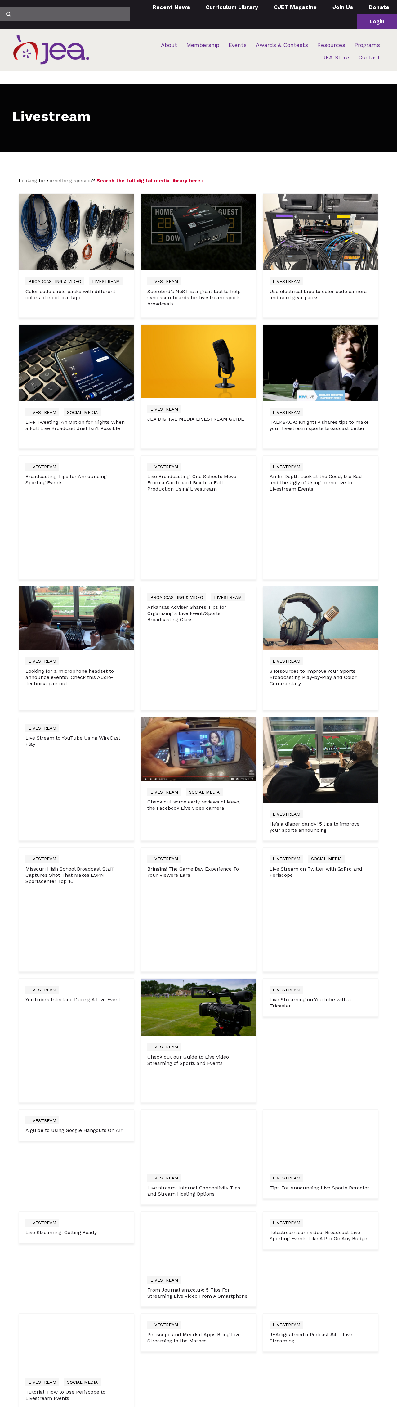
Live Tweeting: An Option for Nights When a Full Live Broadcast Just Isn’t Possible (75, 805)
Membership (202, 45)
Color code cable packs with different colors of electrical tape (70, 294)
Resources (331, 45)
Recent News (171, 7)
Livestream (106, 281)
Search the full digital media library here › (149, 180)
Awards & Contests (282, 45)
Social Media (82, 791)
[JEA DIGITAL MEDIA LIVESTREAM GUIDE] (198, 740)
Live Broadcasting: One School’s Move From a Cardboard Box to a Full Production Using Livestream (191, 1242)
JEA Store (336, 57)
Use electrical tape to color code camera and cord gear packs (318, 294)
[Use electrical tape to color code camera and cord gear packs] (320, 231)
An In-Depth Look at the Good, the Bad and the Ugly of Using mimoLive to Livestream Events (316, 1242)
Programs (367, 45)
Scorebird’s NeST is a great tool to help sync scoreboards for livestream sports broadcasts (194, 297)
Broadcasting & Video (55, 281)
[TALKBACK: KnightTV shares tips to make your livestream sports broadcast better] (320, 742)
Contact (369, 57)
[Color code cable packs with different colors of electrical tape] (76, 231)
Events (238, 45)
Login (377, 21)
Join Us (342, 7)
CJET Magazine (295, 7)
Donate (379, 7)
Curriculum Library (232, 7)
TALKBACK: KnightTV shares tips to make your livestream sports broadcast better (319, 805)
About (169, 45)
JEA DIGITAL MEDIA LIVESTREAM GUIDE (195, 799)
